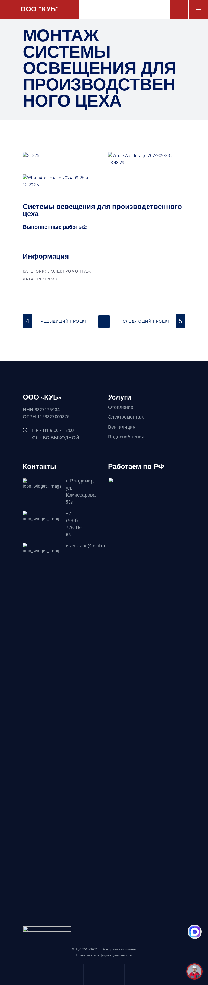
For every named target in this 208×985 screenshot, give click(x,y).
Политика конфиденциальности (104, 955)
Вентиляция (121, 427)
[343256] (61, 155)
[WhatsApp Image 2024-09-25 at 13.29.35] (61, 181)
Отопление (120, 407)
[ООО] (194, 971)
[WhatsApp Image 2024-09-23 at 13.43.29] (146, 159)
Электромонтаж (71, 271)
